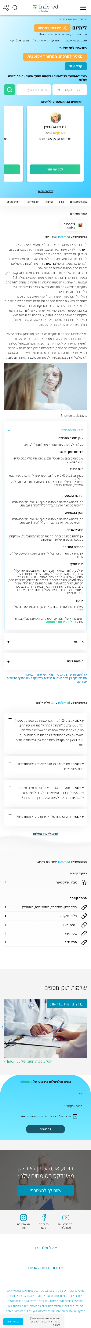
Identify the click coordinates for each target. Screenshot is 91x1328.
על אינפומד (44, 1247)
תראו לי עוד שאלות (45, 834)
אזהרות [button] (49, 201)
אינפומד (82, 19)
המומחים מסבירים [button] (79, 201)
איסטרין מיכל (39, 40)
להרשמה (45, 1129)
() (51, 133)
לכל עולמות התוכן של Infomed (29, 1061)
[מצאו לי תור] (9, 89)
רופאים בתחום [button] (14, 201)
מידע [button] (61, 201)
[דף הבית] (45, 7)
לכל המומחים (45, 191)
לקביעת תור (55, 169)
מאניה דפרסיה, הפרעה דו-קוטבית (55, 56)
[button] (15, 7)
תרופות (72, 19)
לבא (2, 1027)
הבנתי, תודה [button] (13, 1321)
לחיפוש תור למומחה (59, 621)
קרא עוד (76, 66)
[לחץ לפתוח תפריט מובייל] (83, 7)
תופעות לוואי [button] (33, 201)
